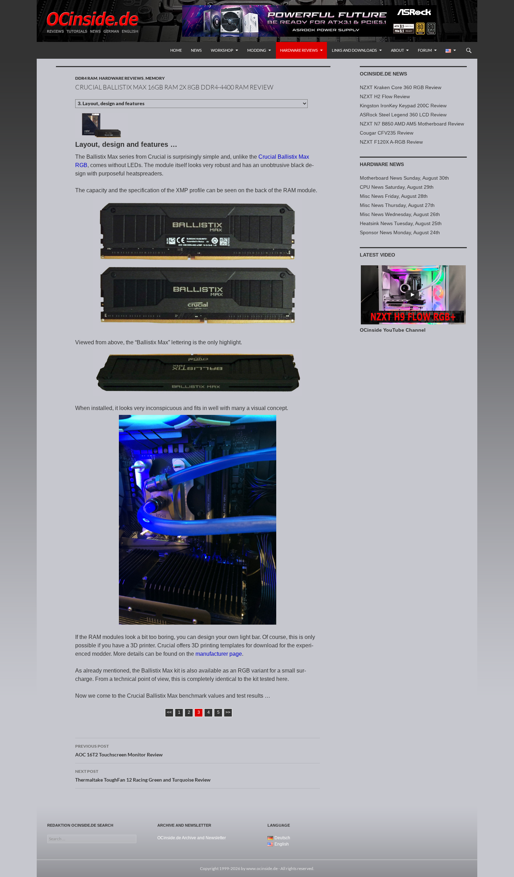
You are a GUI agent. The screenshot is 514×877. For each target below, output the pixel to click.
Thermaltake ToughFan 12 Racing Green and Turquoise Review (142, 776)
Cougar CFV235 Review (386, 133)
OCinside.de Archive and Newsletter (191, 837)
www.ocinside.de (262, 868)
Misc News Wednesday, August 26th (400, 214)
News (196, 50)
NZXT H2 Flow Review (385, 96)
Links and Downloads (354, 50)
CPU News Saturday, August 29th (397, 187)
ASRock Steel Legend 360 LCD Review (403, 114)
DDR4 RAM (86, 78)
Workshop (222, 50)
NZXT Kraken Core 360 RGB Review (400, 87)
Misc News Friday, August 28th (394, 196)
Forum (425, 50)
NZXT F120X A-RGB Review (391, 142)
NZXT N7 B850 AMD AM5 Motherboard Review (412, 124)
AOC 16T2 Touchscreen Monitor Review (119, 750)
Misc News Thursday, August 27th (397, 205)
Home (176, 50)
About (397, 50)
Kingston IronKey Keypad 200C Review (403, 105)
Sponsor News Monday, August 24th (400, 232)
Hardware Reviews (299, 50)
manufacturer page (218, 654)
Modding (256, 50)
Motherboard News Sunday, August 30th (404, 178)
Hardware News (382, 164)
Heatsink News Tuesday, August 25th (401, 223)
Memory (155, 78)
